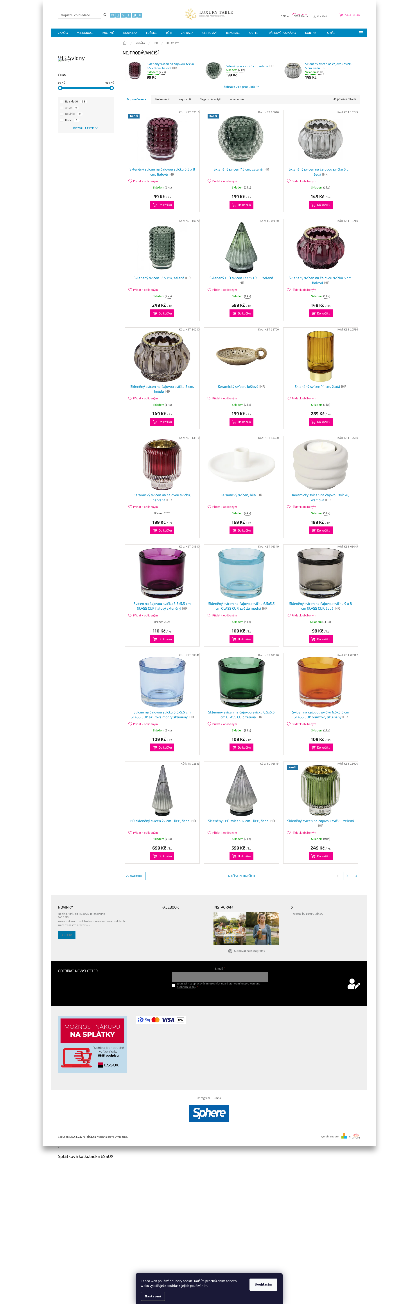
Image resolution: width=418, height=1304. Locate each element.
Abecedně (237, 99)
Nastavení (153, 1296)
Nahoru (136, 876)
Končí (71, 120)
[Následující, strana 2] (347, 876)
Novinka (73, 114)
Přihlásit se (220, 996)
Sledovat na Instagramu (249, 951)
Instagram (203, 1098)
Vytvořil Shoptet (330, 1137)
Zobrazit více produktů (239, 86)
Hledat (104, 15)
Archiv (66, 935)
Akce (71, 108)
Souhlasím (263, 1284)
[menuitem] (63, 33)
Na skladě (75, 101)
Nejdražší (185, 99)
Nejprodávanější (210, 99)
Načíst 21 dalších (241, 876)
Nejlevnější (162, 99)
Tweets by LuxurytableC (307, 914)
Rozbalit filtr (83, 128)
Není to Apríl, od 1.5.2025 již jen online (81, 913)
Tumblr (216, 1098)
